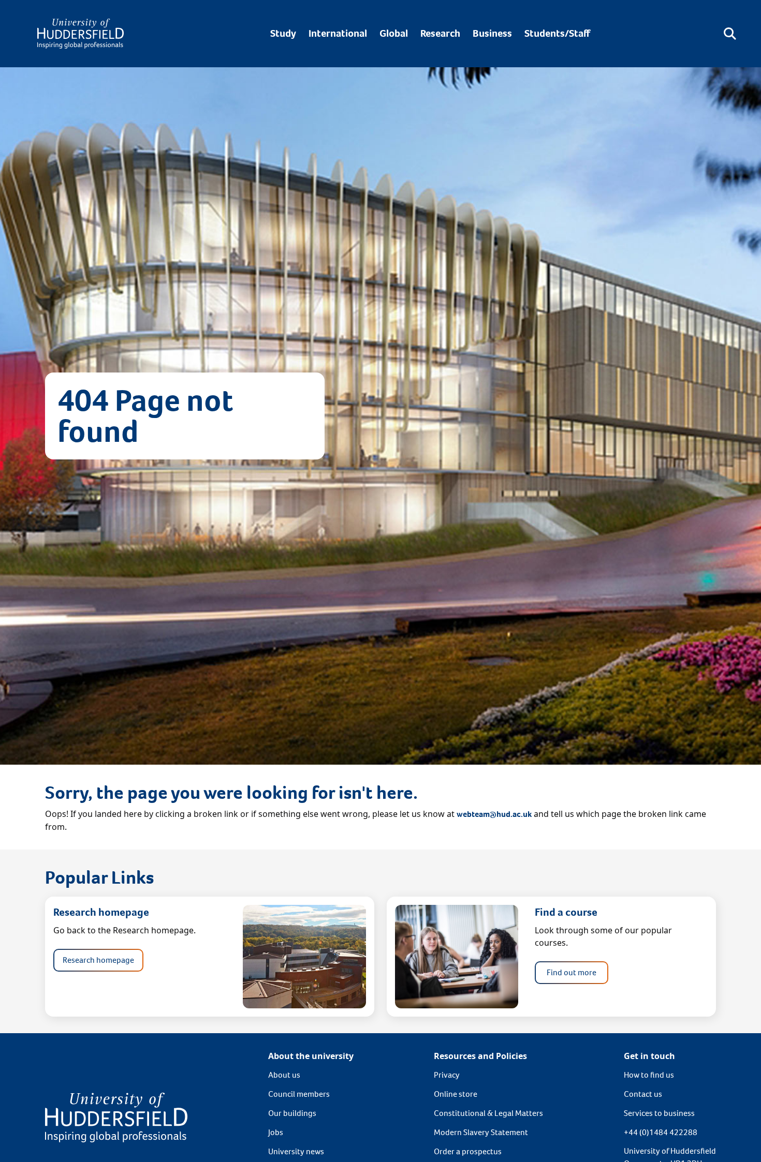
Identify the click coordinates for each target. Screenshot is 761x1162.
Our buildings (292, 1113)
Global (393, 33)
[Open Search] (730, 33)
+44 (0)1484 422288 (660, 1132)
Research (440, 33)
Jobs (275, 1132)
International (338, 33)
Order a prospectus (468, 1151)
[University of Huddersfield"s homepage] (116, 1116)
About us (284, 1074)
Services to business (659, 1113)
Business (492, 33)
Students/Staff (557, 33)
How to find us (649, 1074)
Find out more (571, 972)
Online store (455, 1094)
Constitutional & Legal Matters (488, 1113)
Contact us (643, 1094)
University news (296, 1151)
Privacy (447, 1074)
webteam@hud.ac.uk (494, 814)
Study (283, 33)
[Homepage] (80, 33)
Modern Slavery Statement (481, 1132)
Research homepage (98, 960)
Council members (299, 1094)
